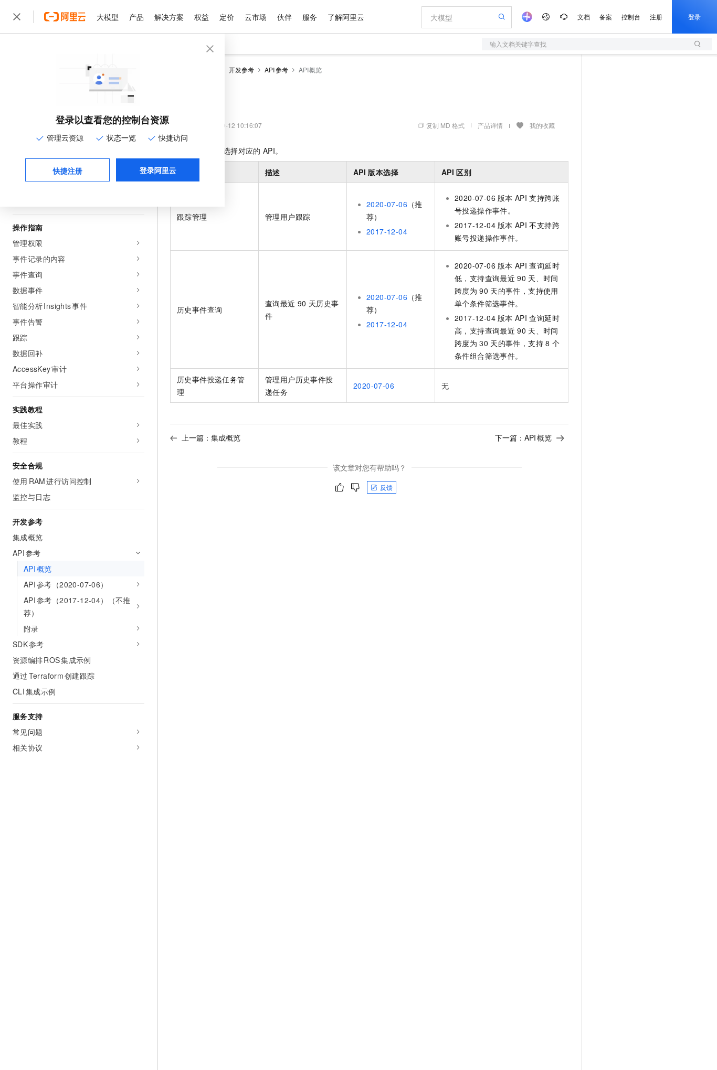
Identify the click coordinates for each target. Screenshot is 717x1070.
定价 (226, 17)
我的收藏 (542, 125)
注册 (656, 16)
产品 (136, 17)
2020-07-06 (386, 204)
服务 (309, 17)
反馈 (386, 487)
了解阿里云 (346, 17)
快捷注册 (67, 170)
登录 (694, 16)
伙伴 (284, 17)
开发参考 (241, 69)
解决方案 (169, 17)
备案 (605, 16)
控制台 (630, 16)
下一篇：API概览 (523, 437)
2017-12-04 (386, 231)
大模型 (108, 17)
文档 (583, 16)
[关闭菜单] (17, 17)
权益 (201, 17)
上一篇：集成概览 (211, 437)
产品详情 (490, 125)
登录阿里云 (158, 170)
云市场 (256, 17)
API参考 (276, 69)
